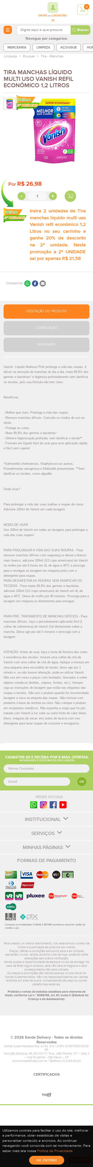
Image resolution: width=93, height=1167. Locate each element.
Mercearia (16, 47)
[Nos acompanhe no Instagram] (43, 804)
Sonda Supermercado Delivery (17, 12)
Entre (42, 16)
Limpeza (43, 47)
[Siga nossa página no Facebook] (53, 804)
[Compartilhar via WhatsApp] (27, 283)
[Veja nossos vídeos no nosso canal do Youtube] (63, 804)
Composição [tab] (46, 328)
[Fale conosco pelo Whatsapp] (33, 804)
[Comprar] (70, 196)
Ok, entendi (46, 1160)
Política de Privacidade (55, 1151)
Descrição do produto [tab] (46, 311)
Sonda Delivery (46, 1027)
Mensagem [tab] (46, 345)
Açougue (68, 47)
